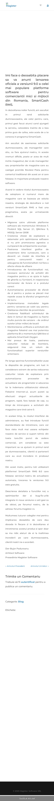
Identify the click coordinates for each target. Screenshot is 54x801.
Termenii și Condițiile (31, 774)
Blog (21, 601)
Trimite (38, 759)
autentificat (28, 582)
